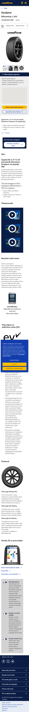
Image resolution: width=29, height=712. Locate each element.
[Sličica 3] (16, 68)
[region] (14, 356)
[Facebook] (3, 661)
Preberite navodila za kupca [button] (13, 144)
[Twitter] (8, 661)
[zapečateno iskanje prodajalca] (22, 2)
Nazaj (5, 8)
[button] (25, 2)
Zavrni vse (14, 364)
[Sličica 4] (21, 68)
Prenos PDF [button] (4, 571)
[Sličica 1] (5, 68)
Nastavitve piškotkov (14, 360)
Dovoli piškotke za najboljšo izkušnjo (14, 368)
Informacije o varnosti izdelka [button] (9, 574)
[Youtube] (12, 661)
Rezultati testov (20, 25)
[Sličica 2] (10, 68)
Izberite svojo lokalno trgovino (14, 107)
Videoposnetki (10, 25)
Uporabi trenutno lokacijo (13, 112)
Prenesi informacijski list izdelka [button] (10, 567)
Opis (2, 25)
